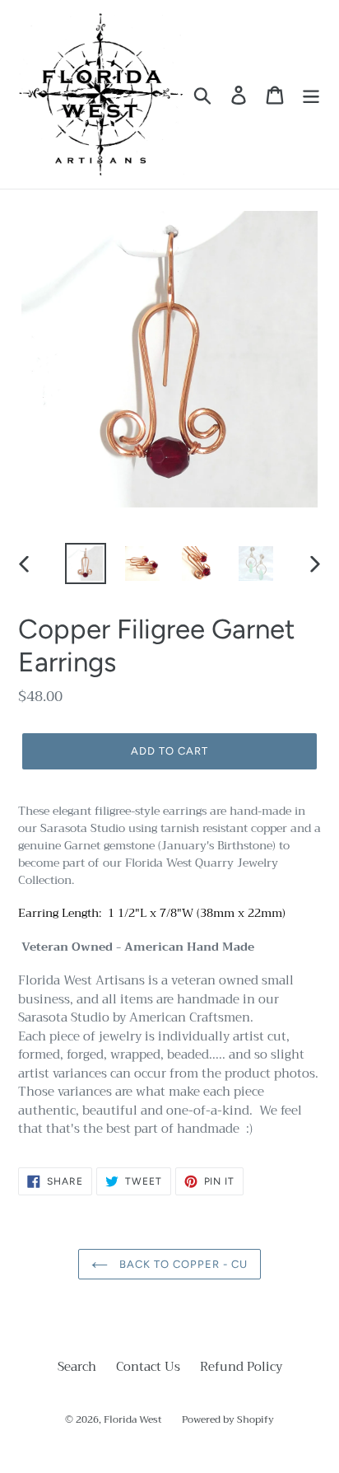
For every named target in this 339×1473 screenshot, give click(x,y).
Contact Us (148, 1366)
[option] (86, 563)
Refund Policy (241, 1366)
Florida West (133, 1419)
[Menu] (311, 95)
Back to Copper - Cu (182, 1264)
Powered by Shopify (228, 1419)
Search (77, 1366)
